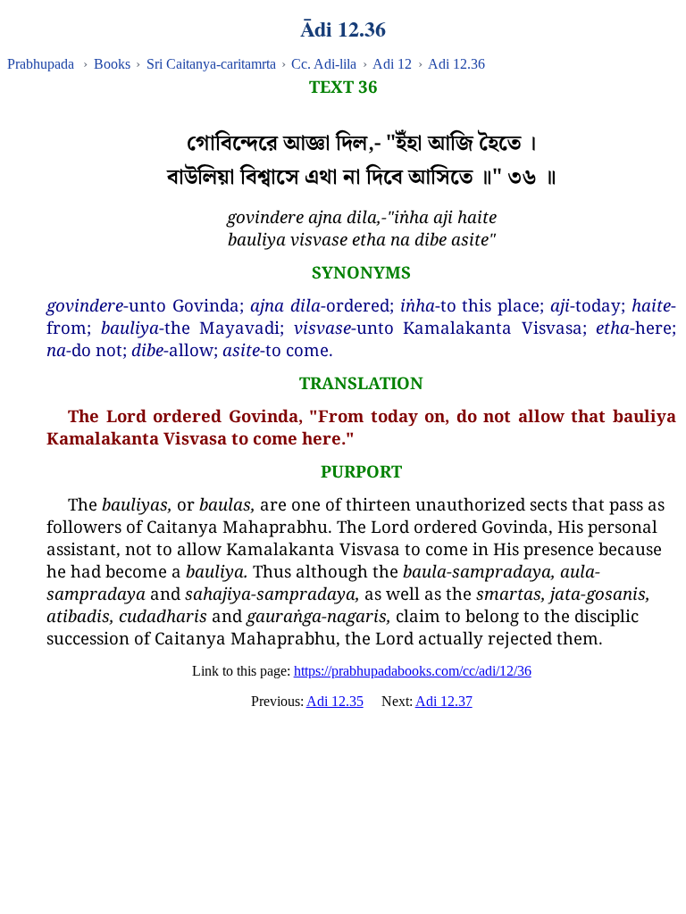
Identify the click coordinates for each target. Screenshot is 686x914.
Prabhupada (40, 63)
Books (112, 63)
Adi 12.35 (335, 701)
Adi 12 (392, 63)
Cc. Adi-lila (323, 63)
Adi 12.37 (444, 701)
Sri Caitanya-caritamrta (211, 63)
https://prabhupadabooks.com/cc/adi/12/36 (412, 670)
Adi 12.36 (456, 63)
